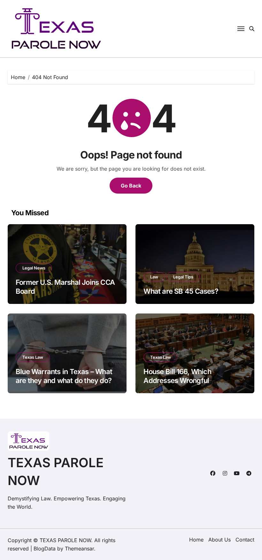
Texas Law (32, 357)
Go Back (131, 185)
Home (196, 539)
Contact (244, 539)
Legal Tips (183, 276)
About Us (219, 539)
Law (154, 276)
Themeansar (79, 548)
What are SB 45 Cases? (180, 291)
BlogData (45, 548)
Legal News (33, 267)
